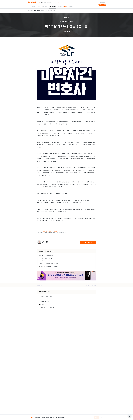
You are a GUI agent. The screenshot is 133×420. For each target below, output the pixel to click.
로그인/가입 (102, 2)
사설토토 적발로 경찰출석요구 (45, 299)
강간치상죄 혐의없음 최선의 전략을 (46, 255)
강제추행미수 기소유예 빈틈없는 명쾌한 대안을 (49, 266)
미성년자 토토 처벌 (43, 304)
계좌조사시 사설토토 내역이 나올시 (46, 296)
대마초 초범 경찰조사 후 (44, 301)
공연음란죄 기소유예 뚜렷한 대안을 (46, 258)
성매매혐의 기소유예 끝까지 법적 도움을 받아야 (49, 263)
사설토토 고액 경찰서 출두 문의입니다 (47, 307)
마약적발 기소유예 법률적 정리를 (46, 261)
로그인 (96, 417)
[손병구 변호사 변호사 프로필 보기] (39, 242)
